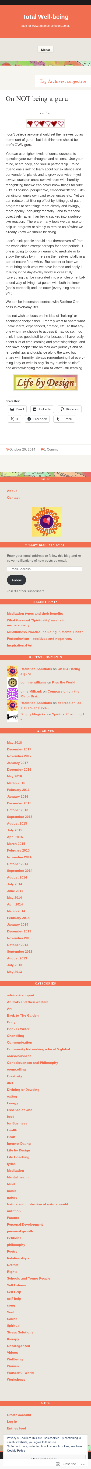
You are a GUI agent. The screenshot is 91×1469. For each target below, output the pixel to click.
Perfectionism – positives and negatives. (39, 638)
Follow (16, 580)
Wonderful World (20, 1373)
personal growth (20, 1231)
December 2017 (19, 749)
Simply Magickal (33, 714)
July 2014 (14, 884)
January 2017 (17, 763)
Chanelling (15, 1036)
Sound (12, 1319)
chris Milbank (31, 691)
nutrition (14, 1211)
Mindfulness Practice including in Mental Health (45, 632)
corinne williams (33, 682)
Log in (12, 1421)
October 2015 (17, 810)
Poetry (12, 1251)
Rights (12, 1271)
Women (13, 1366)
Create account (19, 1415)
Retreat (12, 1265)
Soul (10, 1312)
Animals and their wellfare (27, 1002)
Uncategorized (18, 1346)
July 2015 (14, 830)
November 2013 (19, 938)
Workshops (16, 1379)
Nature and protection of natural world (37, 1204)
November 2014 (19, 857)
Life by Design (18, 1150)
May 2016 (14, 776)
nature (12, 1197)
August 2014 (17, 877)
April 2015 (15, 837)
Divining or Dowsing (23, 1089)
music (12, 1191)
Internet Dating (19, 1143)
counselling (16, 1069)
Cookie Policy (16, 1450)
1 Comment (52, 449)
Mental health (18, 1177)
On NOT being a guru (37, 98)
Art (9, 1009)
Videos (12, 1352)
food (10, 1116)
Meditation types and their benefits (35, 613)
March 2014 (16, 911)
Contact (13, 497)
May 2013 (14, 972)
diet (10, 1083)
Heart (11, 1137)
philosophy (16, 1245)
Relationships (18, 1258)
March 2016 (16, 783)
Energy (12, 1103)
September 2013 (19, 951)
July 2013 (14, 965)
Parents (13, 1218)
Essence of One (19, 1110)
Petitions (14, 1238)
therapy (13, 1339)
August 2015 (17, 823)
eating (12, 1096)
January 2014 (17, 924)
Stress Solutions (20, 1332)
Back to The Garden (23, 1015)
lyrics (11, 1164)
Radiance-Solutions (36, 669)
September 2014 (19, 870)
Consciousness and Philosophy (32, 1062)
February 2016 (18, 790)
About (12, 491)
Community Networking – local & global (38, 1049)
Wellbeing (15, 1359)
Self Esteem (16, 1285)
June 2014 (15, 891)
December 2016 (19, 769)
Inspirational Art (19, 645)
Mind (11, 1184)
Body (11, 1022)
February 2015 (18, 850)
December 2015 (19, 803)
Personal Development (25, 1224)
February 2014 (18, 918)
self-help (14, 1298)
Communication (19, 1042)
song (11, 1305)
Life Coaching (18, 1157)
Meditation (15, 1170)
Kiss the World (63, 682)
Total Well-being (45, 16)
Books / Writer (18, 1029)
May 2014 (14, 897)
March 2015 (16, 844)
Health (12, 1130)
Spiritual (13, 1325)
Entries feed (16, 1428)
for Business (17, 1123)
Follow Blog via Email (45, 545)
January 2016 (17, 796)
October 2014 (17, 864)
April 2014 (15, 904)
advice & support (20, 995)
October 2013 (17, 945)
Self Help (14, 1292)
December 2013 (19, 931)
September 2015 (19, 817)
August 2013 (17, 958)
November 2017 (19, 756)
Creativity (14, 1076)
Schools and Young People (28, 1278)
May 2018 (14, 742)
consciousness (19, 1056)
